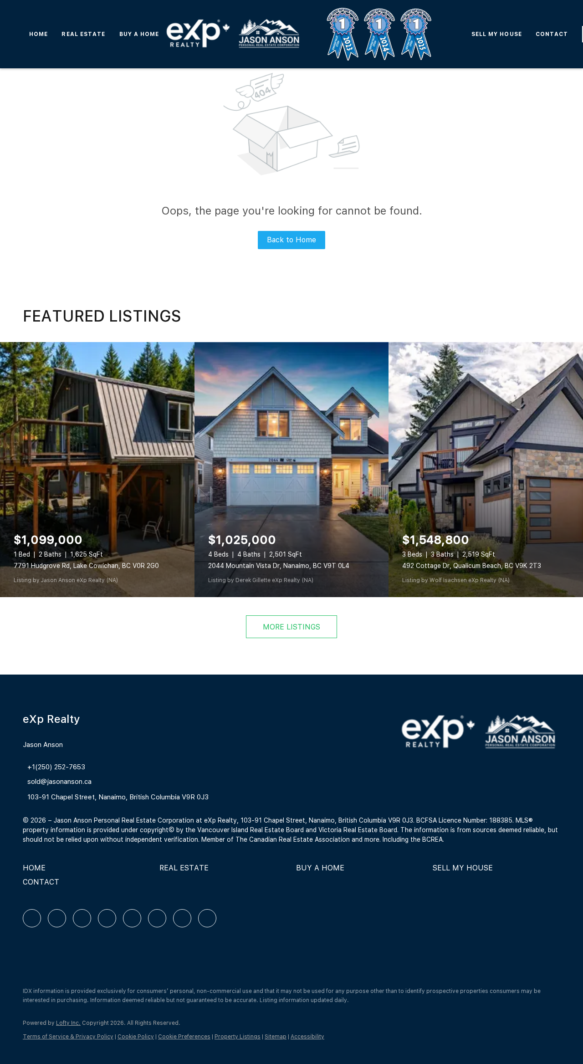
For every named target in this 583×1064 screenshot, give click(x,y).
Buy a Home (139, 34)
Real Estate (83, 34)
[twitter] (82, 918)
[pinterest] (182, 918)
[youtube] (157, 918)
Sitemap (275, 1036)
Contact (552, 34)
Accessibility (307, 1036)
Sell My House (496, 34)
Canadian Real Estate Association (299, 839)
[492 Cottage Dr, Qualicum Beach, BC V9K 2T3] (486, 469)
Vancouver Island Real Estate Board (250, 830)
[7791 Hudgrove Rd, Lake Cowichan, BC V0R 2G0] (97, 469)
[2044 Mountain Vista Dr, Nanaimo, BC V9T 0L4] (291, 469)
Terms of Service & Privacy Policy (68, 1036)
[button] (36, 871)
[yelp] (107, 918)
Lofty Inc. (68, 1023)
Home (38, 34)
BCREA (432, 839)
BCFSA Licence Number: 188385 (464, 820)
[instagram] (132, 918)
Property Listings (238, 1036)
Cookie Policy (136, 1036)
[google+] (207, 918)
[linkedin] (57, 918)
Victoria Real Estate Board (357, 830)
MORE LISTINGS (291, 627)
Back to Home (291, 239)
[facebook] (32, 918)
